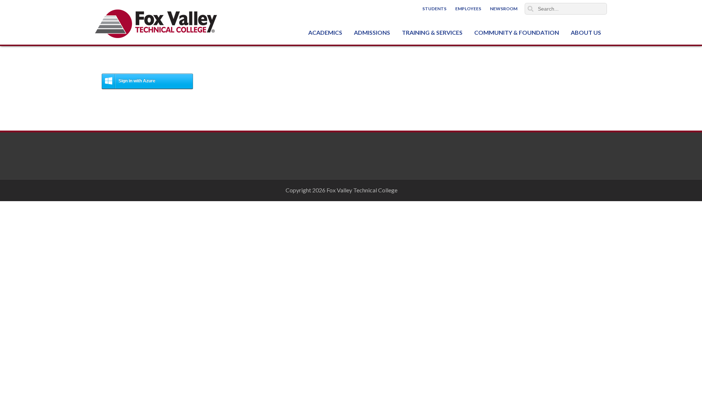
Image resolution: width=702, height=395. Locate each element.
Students (434, 8)
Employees (468, 8)
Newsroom (503, 8)
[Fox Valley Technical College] (156, 24)
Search (530, 9)
